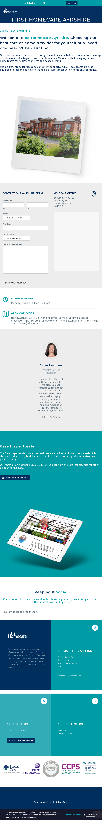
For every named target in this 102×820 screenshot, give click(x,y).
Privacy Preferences (74, 815)
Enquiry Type (8, 234)
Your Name (8, 200)
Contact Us (72, 3)
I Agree (90, 815)
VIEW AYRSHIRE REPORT (15, 478)
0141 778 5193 (36, 3)
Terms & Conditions (42, 802)
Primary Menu (97, 12)
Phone (6, 213)
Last (28, 209)
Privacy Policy (62, 802)
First (4, 209)
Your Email (7, 224)
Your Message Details (13, 244)
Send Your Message (15, 282)
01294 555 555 (51, 417)
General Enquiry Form (21, 741)
